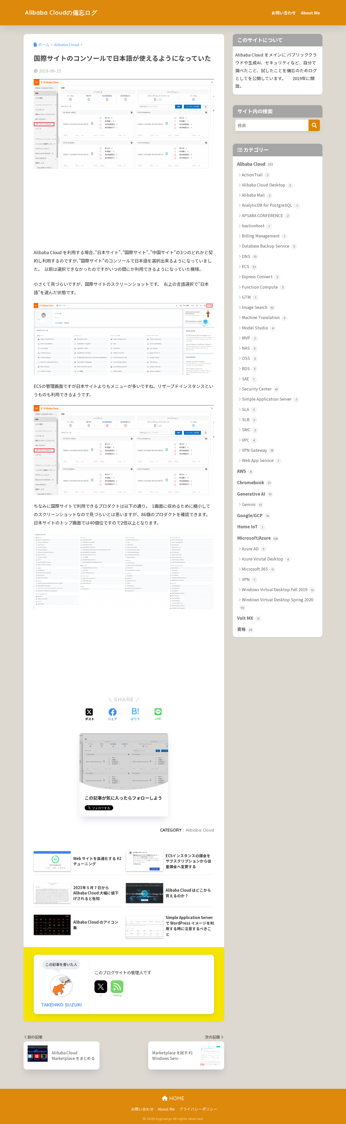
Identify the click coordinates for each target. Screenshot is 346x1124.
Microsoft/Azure (257, 538)
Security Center (260, 389)
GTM (249, 297)
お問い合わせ (284, 13)
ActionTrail (255, 175)
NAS (249, 348)
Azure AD (253, 549)
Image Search (258, 307)
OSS (249, 358)
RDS (249, 368)
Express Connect (260, 276)
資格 (245, 629)
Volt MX (248, 618)
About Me (310, 13)
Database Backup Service (268, 246)
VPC (248, 440)
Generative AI (254, 494)
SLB (248, 419)
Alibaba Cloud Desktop (266, 185)
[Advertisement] (124, 212)
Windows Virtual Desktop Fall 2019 (278, 589)
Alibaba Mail (256, 195)
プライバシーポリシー (198, 1109)
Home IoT (250, 526)
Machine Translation (263, 317)
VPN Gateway (257, 450)
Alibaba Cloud (200, 830)
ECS (249, 266)
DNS (249, 256)
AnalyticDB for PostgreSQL (270, 205)
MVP (249, 338)
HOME (176, 1098)
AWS (244, 471)
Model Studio (258, 328)
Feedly (117, 995)
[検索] (314, 125)
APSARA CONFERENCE (265, 215)
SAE (248, 379)
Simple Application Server (269, 399)
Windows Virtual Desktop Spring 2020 (277, 603)
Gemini (252, 504)
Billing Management (263, 236)
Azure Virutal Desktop (265, 559)
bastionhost (256, 225)
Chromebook (254, 482)
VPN (248, 579)
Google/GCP (253, 515)
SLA (248, 409)
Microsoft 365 (258, 569)
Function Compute (263, 287)
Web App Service (260, 460)
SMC (249, 429)
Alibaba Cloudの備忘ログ (61, 12)
